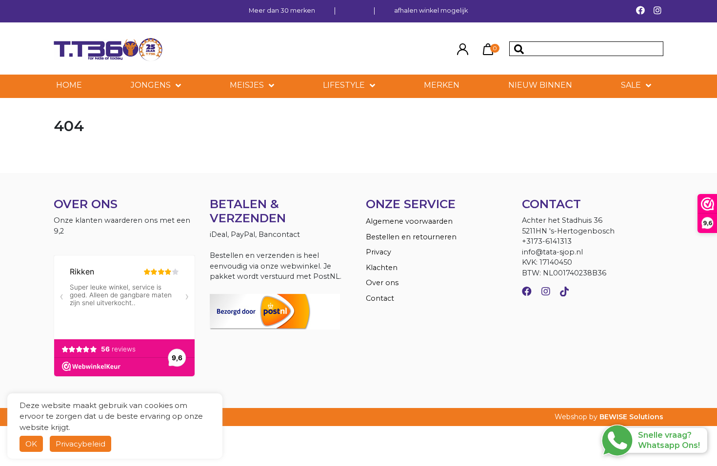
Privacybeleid (80, 443)
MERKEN (441, 85)
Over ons (382, 282)
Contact (380, 298)
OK (31, 443)
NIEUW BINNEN (540, 85)
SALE (631, 85)
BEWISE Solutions (631, 416)
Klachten (382, 267)
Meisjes (247, 85)
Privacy (378, 252)
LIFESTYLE (344, 85)
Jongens (151, 85)
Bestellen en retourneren (411, 237)
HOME (69, 85)
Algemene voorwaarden (409, 221)
